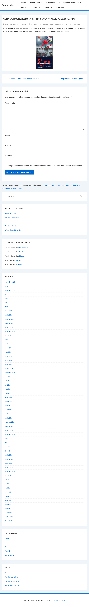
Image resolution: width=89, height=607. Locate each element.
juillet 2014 (8, 438)
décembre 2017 (9, 319)
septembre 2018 (10, 290)
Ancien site (35, 8)
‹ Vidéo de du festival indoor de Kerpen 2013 (22, 79)
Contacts (48, 8)
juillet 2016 (8, 381)
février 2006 (8, 521)
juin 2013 (7, 484)
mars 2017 (8, 352)
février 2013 (8, 500)
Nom (7, 136)
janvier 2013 (8, 504)
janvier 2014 (8, 455)
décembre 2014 (9, 422)
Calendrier (50, 2)
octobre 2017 (9, 327)
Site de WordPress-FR (12, 585)
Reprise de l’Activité (11, 213)
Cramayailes (8, 5)
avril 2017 (8, 348)
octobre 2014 (9, 430)
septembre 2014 (10, 434)
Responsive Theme (59, 600)
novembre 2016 (9, 364)
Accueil (23, 2)
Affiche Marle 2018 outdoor (13, 230)
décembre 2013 (9, 459)
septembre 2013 (10, 471)
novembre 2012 (9, 513)
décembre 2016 (9, 360)
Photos (21, 256)
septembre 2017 (10, 331)
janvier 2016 (8, 401)
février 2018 (8, 311)
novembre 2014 (9, 426)
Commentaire (10, 103)
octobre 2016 (9, 368)
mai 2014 (7, 443)
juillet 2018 (8, 298)
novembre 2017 (9, 323)
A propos (60, 8)
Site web (8, 156)
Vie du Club (35, 2)
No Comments (76, 24)
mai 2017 (7, 344)
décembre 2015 (9, 405)
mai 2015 (7, 414)
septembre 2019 (10, 282)
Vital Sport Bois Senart (12, 226)
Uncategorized (9, 555)
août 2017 (8, 335)
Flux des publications (11, 577)
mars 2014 (8, 447)
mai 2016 (7, 389)
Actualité (7, 539)
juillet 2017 (8, 339)
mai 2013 (7, 488)
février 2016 (8, 397)
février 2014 (8, 451)
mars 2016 (8, 393)
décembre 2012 (9, 508)
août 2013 (8, 475)
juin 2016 (7, 385)
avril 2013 (8, 492)
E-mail (7, 146)
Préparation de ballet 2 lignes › (72, 79)
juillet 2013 (8, 480)
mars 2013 (8, 496)
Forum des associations (12, 222)
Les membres (23, 248)
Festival (64, 24)
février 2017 (8, 356)
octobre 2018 (9, 286)
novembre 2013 (9, 463)
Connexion (8, 573)
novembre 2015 (9, 410)
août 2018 (8, 294)
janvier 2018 (8, 315)
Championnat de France (69, 2)
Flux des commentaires (12, 581)
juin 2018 (7, 303)
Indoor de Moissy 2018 (12, 218)
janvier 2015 (8, 418)
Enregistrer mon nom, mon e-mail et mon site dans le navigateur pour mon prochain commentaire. (44, 166)
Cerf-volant (55, 24)
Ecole (22, 8)
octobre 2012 (9, 517)
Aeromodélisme (9, 543)
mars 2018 (8, 307)
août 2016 (8, 377)
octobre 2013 (9, 467)
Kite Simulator (23, 252)
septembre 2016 (10, 372)
